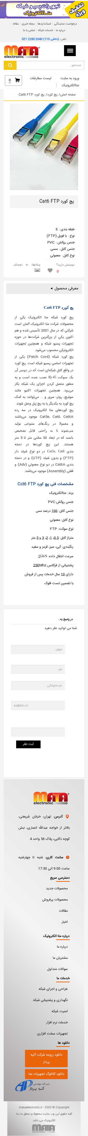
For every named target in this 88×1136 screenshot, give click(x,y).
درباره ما (60, 30)
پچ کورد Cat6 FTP (31, 94)
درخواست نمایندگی (65, 23)
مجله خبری (28, 23)
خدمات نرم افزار (57, 1023)
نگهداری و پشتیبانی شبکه (50, 1000)
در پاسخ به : (66, 619)
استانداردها (44, 23)
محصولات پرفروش (55, 900)
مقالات (63, 911)
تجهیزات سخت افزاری (52, 1034)
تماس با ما (29, 30)
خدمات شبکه (45, 30)
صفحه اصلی (68, 94)
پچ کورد (52, 94)
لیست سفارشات (40, 78)
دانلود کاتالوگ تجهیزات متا (46, 1074)
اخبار (65, 922)
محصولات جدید (57, 889)
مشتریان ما (60, 958)
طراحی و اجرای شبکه (53, 989)
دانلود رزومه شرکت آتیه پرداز (46, 1058)
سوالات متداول (57, 969)
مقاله (16, 23)
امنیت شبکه (60, 1011)
